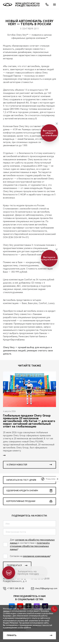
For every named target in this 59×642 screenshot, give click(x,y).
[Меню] (54, 4)
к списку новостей (17, 465)
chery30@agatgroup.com (46, 588)
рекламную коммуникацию (36, 556)
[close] (57, 479)
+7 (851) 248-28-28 (15, 588)
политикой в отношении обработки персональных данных (30, 546)
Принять (11, 635)
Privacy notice (50, 479)
